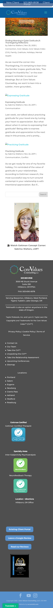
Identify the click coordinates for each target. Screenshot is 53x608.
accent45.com (33, 604)
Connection (10, 49)
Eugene (10, 384)
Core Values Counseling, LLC (29, 601)
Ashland (11, 395)
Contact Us (12, 343)
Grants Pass (12, 392)
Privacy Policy (14, 331)
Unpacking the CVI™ (16, 354)
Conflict (24, 157)
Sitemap (11, 365)
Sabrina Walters (15, 45)
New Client (12, 2)
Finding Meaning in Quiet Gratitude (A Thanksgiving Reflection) (22, 41)
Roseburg (11, 402)
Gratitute (22, 52)
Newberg (11, 388)
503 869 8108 (26, 278)
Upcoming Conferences (18, 361)
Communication (12, 108)
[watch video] (26, 222)
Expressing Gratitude (15, 102)
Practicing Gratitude (14, 151)
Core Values (22, 49)
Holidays (31, 52)
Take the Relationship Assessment (23, 357)
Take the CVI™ (14, 350)
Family (14, 52)
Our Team (11, 346)
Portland (11, 377)
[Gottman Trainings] (18, 434)
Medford (11, 399)
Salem (10, 381)
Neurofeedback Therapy (20, 475)
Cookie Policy (28, 331)
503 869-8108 (31, 2)
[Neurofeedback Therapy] (20, 465)
